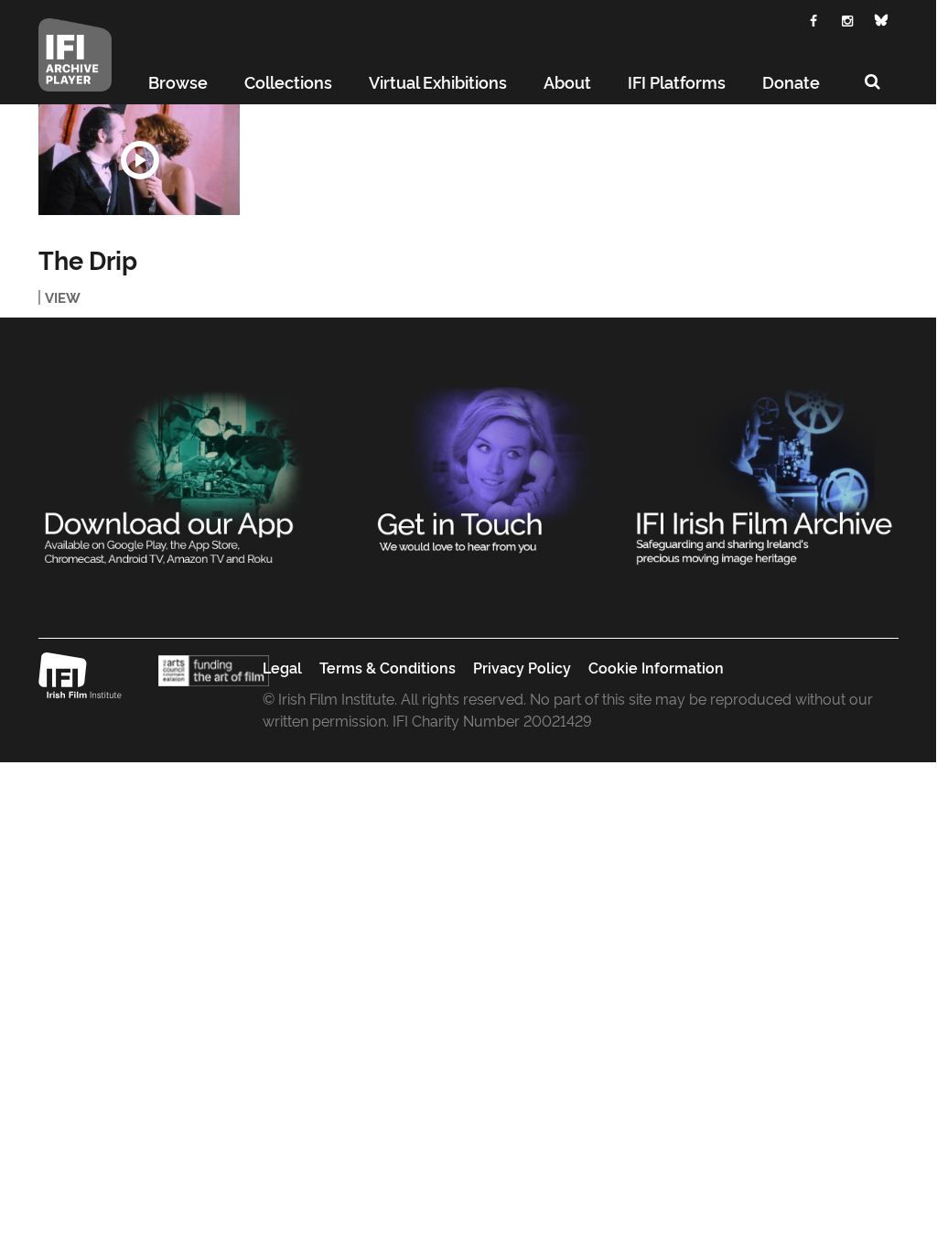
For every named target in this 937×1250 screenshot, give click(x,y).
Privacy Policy (522, 667)
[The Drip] (139, 159)
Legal (282, 667)
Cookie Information (656, 667)
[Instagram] (848, 19)
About (567, 81)
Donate (791, 81)
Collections (288, 81)
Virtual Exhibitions (438, 81)
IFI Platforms (677, 81)
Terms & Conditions (387, 667)
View (63, 297)
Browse (178, 81)
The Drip (87, 259)
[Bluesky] (882, 20)
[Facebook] (814, 19)
